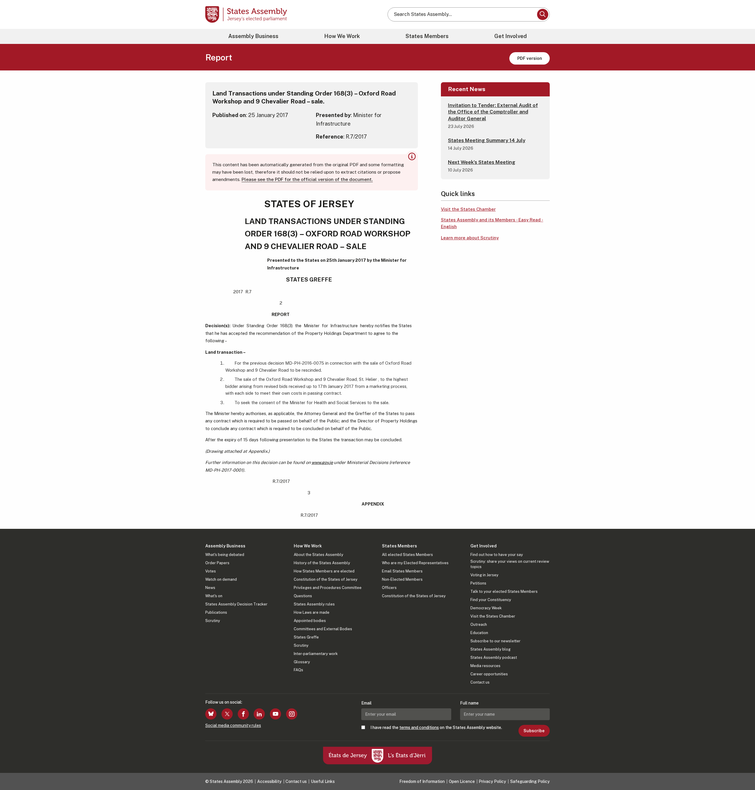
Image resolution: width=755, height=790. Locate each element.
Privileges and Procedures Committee (328, 587)
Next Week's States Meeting (481, 162)
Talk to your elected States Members (504, 591)
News (210, 587)
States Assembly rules (314, 604)
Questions (303, 596)
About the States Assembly (318, 554)
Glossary (302, 662)
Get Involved (510, 36)
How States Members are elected (324, 571)
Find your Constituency (490, 600)
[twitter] (227, 714)
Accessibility (269, 781)
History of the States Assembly (322, 563)
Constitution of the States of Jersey (325, 579)
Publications (216, 612)
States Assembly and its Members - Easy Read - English (492, 223)
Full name (469, 703)
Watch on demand (221, 579)
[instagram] (291, 714)
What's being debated (224, 554)
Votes (210, 571)
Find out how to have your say (496, 554)
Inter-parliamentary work (316, 653)
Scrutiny (212, 620)
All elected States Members (407, 554)
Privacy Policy (492, 781)
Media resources (485, 666)
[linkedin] (259, 714)
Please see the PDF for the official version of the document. (307, 179)
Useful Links (323, 781)
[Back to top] (740, 770)
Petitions (478, 583)
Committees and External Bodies (323, 629)
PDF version (529, 58)
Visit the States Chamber (468, 209)
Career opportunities (489, 674)
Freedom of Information (422, 781)
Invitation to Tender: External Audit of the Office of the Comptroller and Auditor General (493, 111)
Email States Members (402, 571)
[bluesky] (210, 714)
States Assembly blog (490, 649)
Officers (389, 587)
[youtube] (275, 714)
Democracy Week (486, 608)
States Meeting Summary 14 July (486, 140)
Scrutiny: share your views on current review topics (509, 564)
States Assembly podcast (493, 657)
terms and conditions (419, 727)
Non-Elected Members (402, 579)
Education (479, 633)
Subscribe (533, 730)
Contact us (480, 682)
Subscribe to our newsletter (495, 641)
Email (366, 703)
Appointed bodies (310, 620)
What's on (213, 596)
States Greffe (306, 637)
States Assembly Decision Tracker (236, 604)
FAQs (298, 670)
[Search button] (542, 14)
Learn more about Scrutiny (470, 237)
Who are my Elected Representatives (415, 563)
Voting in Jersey (484, 575)
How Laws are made (311, 612)
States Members (427, 36)
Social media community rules (233, 725)
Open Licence (462, 781)
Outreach (478, 624)
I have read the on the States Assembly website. (436, 727)
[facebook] (243, 714)
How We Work (342, 36)
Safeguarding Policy (530, 781)
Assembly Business (253, 36)
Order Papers (217, 563)
